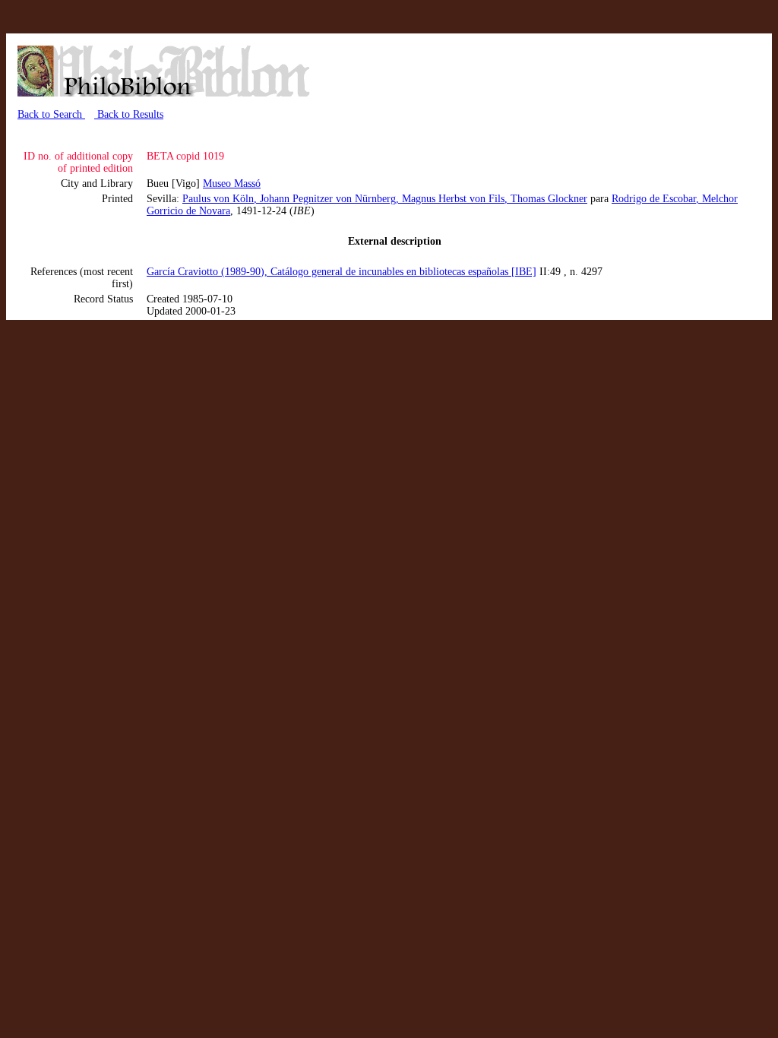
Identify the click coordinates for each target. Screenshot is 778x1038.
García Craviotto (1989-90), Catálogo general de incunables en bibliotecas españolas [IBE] (341, 271)
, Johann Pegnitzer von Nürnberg (325, 198)
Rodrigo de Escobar (654, 198)
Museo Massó (232, 183)
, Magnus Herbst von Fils (450, 198)
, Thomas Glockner (545, 198)
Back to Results (128, 114)
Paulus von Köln (218, 198)
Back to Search (51, 114)
